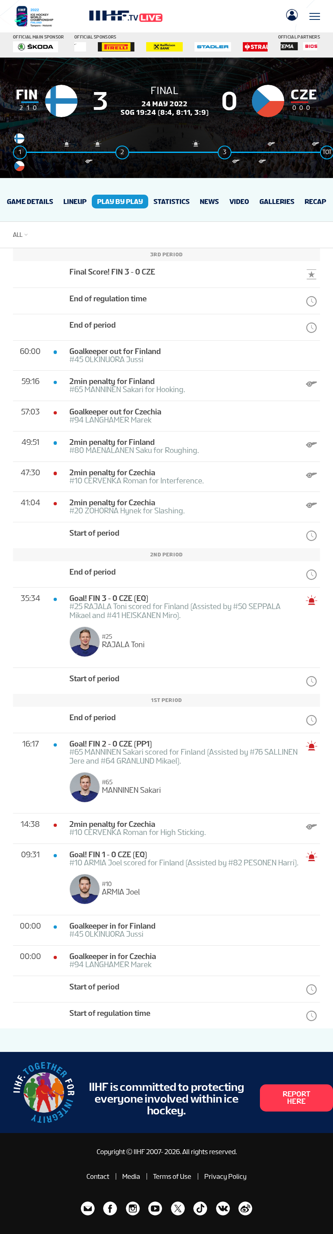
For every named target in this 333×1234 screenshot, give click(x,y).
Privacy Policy (225, 1176)
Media (131, 1176)
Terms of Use (172, 1176)
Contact (97, 1176)
